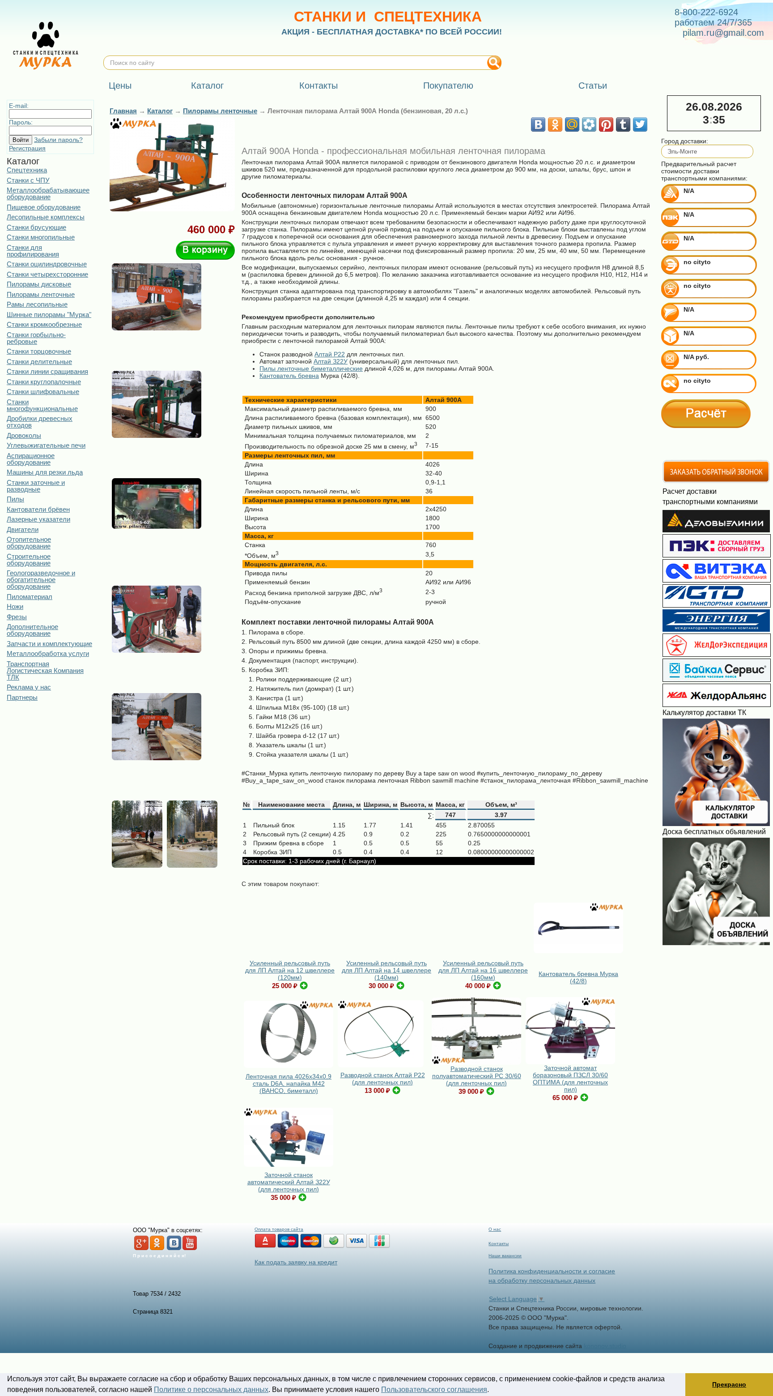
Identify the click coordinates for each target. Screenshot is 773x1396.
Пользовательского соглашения (434, 1389)
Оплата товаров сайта (279, 1229)
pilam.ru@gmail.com (723, 33)
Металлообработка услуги (48, 653)
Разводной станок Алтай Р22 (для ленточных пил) (382, 1078)
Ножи (15, 606)
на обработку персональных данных (541, 1280)
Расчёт (706, 413)
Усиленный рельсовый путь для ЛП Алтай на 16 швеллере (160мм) (483, 970)
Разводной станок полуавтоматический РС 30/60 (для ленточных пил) (476, 1076)
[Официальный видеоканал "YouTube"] (190, 1248)
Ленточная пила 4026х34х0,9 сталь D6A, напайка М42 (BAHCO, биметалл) (288, 1083)
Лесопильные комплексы (46, 217)
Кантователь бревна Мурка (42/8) (578, 977)
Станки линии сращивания (47, 371)
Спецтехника (27, 170)
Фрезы (17, 616)
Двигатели (22, 529)
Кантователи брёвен (38, 509)
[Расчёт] (706, 413)
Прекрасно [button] (729, 1384)
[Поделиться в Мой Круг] (589, 124)
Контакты (498, 1243)
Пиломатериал (29, 596)
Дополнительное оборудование (32, 630)
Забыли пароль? (58, 139)
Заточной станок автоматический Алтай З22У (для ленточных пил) (288, 1182)
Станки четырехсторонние (47, 274)
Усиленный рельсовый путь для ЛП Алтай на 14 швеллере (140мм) (386, 970)
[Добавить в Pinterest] (606, 124)
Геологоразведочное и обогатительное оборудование (41, 580)
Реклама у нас (29, 687)
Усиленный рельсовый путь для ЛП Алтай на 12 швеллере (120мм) (290, 970)
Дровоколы (24, 435)
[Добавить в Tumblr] (623, 124)
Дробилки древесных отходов (39, 421)
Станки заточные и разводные (36, 485)
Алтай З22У (331, 361)
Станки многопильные (41, 237)
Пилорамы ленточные (41, 294)
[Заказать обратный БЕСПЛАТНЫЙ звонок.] (716, 481)
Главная (123, 111)
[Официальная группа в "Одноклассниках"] (157, 1248)
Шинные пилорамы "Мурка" (49, 314)
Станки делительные (39, 361)
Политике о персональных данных (211, 1389)
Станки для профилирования (33, 250)
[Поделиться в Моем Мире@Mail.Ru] (572, 124)
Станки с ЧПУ (28, 180)
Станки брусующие (36, 227)
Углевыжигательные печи (46, 445)
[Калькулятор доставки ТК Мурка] (716, 823)
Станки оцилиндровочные (47, 264)
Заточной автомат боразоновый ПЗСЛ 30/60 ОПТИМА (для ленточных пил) (570, 1078)
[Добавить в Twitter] (640, 124)
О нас (494, 1229)
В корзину (205, 250)
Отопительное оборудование (29, 542)
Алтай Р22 (329, 354)
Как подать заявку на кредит (296, 1262)
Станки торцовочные (39, 351)
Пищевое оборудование (44, 207)
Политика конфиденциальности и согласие (551, 1271)
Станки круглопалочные (44, 381)
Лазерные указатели (38, 519)
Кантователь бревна (289, 375)
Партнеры (22, 697)
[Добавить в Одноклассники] (555, 124)
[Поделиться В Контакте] (538, 124)
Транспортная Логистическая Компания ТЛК (45, 670)
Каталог (160, 111)
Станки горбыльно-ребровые (36, 338)
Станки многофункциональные (42, 405)
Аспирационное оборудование (31, 459)
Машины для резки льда (45, 472)
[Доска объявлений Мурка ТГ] (716, 942)
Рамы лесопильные (37, 304)
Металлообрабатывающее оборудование (48, 193)
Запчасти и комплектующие (49, 643)
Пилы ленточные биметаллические (311, 368)
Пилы (15, 499)
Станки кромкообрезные (44, 324)
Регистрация (27, 148)
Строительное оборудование (29, 559)
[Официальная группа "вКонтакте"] (174, 1248)
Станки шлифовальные (43, 391)
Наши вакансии (505, 1255)
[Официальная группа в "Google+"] (141, 1248)
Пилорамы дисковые (39, 284)
